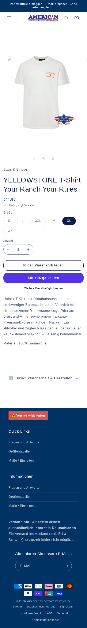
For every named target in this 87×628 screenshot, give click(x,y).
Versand (29, 205)
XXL (13, 232)
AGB (50, 613)
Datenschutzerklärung (41, 606)
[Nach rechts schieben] (53, 158)
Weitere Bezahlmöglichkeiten (43, 288)
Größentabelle (19, 451)
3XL (40, 222)
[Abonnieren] (66, 566)
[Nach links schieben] (34, 158)
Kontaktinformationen (46, 620)
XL (69, 220)
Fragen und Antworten (24, 442)
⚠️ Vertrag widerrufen (28, 415)
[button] (9, 18)
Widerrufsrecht (33, 613)
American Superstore (40, 601)
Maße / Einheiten (21, 460)
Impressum (67, 606)
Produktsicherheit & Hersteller (40, 378)
